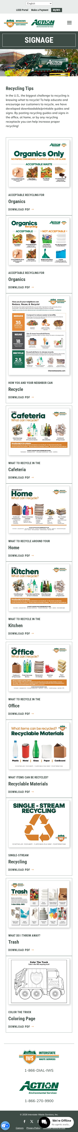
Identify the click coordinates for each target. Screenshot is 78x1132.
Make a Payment (39, 10)
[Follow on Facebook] (24, 1121)
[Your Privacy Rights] (5, 1125)
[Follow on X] (32, 1121)
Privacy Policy (33, 1128)
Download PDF (19, 209)
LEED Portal (22, 10)
